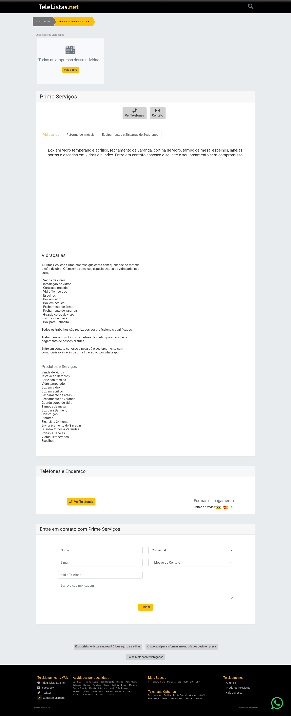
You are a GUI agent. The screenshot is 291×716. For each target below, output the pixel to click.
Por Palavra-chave (156, 682)
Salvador (77, 685)
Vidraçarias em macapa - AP (74, 21)
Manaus (133, 685)
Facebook (47, 687)
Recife (106, 685)
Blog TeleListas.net (54, 682)
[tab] (51, 134)
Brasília (119, 682)
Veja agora (70, 69)
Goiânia (115, 685)
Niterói (201, 695)
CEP (198, 682)
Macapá (76, 694)
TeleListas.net (43, 21)
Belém (124, 685)
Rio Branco (128, 691)
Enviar (145, 607)
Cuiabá (86, 691)
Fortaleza (97, 685)
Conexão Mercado (53, 697)
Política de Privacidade (248, 707)
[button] (134, 113)
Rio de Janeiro (91, 682)
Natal (111, 688)
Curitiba (86, 685)
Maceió (92, 688)
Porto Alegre (131, 682)
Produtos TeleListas (238, 687)
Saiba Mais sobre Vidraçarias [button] (145, 657)
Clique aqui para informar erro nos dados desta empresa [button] (181, 646)
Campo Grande (80, 688)
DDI (191, 682)
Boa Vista (100, 694)
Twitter (46, 692)
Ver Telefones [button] (83, 502)
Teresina (77, 691)
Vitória (118, 691)
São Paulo (78, 682)
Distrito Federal (180, 695)
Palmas (110, 694)
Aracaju (109, 691)
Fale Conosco (234, 692)
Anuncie (231, 682)
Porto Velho (88, 694)
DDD (186, 682)
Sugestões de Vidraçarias (50, 34)
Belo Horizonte (107, 682)
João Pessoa (122, 688)
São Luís (102, 688)
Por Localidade (174, 682)
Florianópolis (97, 691)
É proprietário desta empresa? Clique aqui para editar (107, 646)
